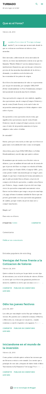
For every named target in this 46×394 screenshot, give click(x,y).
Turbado (9, 4)
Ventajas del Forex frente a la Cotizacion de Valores (22, 262)
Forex (17, 42)
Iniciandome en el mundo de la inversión (22, 346)
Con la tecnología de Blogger (24, 388)
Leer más (6, 291)
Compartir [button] (36, 223)
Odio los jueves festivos (18, 304)
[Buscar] (36, 4)
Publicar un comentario (13, 240)
